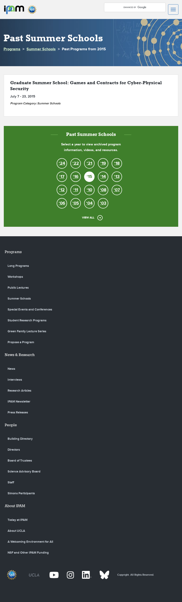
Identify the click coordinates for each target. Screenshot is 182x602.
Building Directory (20, 439)
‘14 (103, 176)
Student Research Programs (27, 320)
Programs (12, 49)
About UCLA (16, 531)
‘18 (117, 163)
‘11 (75, 190)
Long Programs (18, 266)
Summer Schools (41, 49)
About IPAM (15, 506)
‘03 (103, 203)
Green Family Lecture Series (27, 331)
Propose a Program (21, 342)
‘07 (117, 190)
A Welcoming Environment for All (30, 542)
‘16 (75, 176)
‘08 (103, 190)
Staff (11, 482)
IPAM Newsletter (19, 401)
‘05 (76, 203)
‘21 (89, 163)
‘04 (89, 203)
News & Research (20, 354)
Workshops (15, 277)
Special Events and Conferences (30, 309)
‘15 (89, 176)
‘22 (76, 163)
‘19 (103, 163)
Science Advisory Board (24, 471)
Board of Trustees (20, 461)
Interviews (15, 380)
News (11, 369)
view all (88, 217)
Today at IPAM (17, 520)
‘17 (61, 176)
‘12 (62, 190)
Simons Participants (21, 493)
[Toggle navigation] (173, 9)
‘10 (89, 190)
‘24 (62, 163)
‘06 (62, 203)
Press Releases (18, 412)
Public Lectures (18, 288)
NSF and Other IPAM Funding (28, 553)
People (11, 425)
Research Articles (19, 391)
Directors (14, 450)
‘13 (117, 176)
